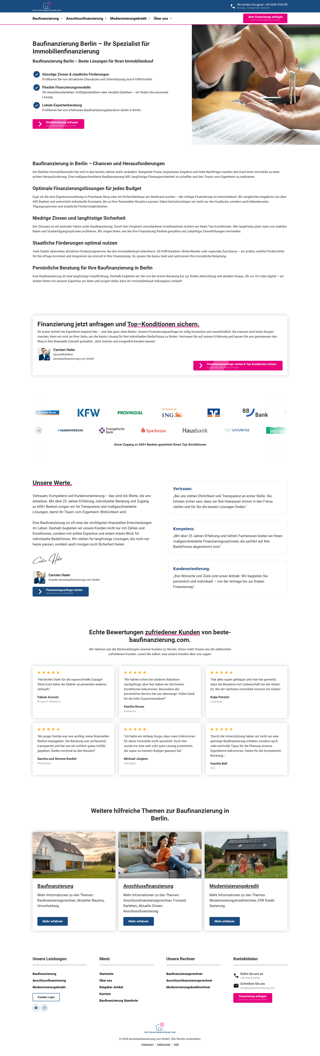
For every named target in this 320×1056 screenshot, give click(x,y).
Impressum (147, 1044)
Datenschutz (163, 1044)
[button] (48, 18)
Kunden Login (46, 997)
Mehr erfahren (53, 921)
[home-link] (47, 6)
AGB (176, 1044)
